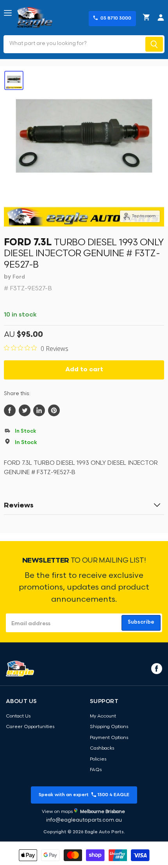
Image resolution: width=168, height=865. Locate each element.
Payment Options (109, 738)
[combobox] (74, 44)
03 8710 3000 (115, 18)
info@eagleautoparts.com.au (84, 820)
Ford (19, 277)
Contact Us (18, 716)
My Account (103, 716)
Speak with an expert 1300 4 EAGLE (84, 795)
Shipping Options (109, 727)
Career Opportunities (30, 727)
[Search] (154, 44)
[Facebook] (156, 668)
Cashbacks (102, 748)
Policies (98, 759)
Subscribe (141, 622)
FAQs (96, 770)
